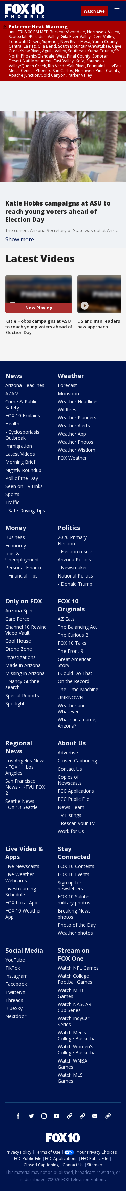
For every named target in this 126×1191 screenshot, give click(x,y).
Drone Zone (18, 649)
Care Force (17, 619)
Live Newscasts (22, 866)
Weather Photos (75, 442)
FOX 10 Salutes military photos (74, 899)
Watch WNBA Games (72, 1063)
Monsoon (68, 393)
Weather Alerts (74, 425)
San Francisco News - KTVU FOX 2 (25, 787)
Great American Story (75, 662)
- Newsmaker (72, 567)
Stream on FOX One (73, 954)
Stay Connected (74, 853)
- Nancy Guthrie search (22, 684)
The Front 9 (70, 651)
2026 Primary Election (72, 540)
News (13, 376)
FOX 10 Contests (76, 866)
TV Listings (69, 815)
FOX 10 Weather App (23, 913)
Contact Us (70, 769)
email (95, 1116)
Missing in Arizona (25, 673)
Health (12, 423)
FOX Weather (72, 458)
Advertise (68, 752)
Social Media (24, 950)
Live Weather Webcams (19, 877)
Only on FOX (23, 601)
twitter (31, 1116)
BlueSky (14, 1008)
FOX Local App (21, 902)
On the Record (73, 681)
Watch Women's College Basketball (78, 1049)
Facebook (16, 984)
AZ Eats (66, 619)
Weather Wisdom (76, 450)
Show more (19, 239)
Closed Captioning (77, 760)
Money (15, 528)
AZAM (12, 393)
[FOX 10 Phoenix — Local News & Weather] (24, 11)
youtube (56, 1116)
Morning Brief (20, 462)
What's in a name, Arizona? (77, 722)
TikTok (12, 968)
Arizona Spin (18, 610)
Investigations (20, 657)
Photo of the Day (77, 925)
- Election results (76, 551)
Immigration (18, 446)
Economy (15, 545)
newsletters (107, 1116)
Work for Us (71, 831)
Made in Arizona (23, 665)
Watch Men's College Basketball (78, 1035)
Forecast (67, 385)
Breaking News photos (74, 913)
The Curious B (73, 635)
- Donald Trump (75, 584)
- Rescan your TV (76, 823)
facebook (18, 1116)
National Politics (75, 575)
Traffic (12, 502)
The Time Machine (78, 689)
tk (69, 1116)
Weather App (72, 434)
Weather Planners (77, 417)
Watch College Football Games (75, 979)
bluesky (82, 1116)
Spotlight (15, 703)
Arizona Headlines (24, 385)
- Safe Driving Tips (25, 510)
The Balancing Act (77, 627)
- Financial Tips (21, 575)
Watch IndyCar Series (73, 1021)
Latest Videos (20, 454)
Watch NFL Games (78, 968)
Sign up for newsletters (70, 885)
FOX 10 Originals (71, 605)
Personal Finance (24, 567)
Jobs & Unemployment (22, 556)
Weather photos (75, 933)
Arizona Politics (74, 559)
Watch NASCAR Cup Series (74, 1007)
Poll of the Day (21, 478)
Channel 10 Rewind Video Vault (26, 630)
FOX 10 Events (73, 874)
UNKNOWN (70, 697)
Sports (12, 494)
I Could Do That (75, 673)
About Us (72, 743)
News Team (71, 807)
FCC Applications (76, 791)
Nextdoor (15, 1016)
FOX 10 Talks (72, 643)
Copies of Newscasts (70, 780)
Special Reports (22, 695)
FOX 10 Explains (22, 415)
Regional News (18, 747)
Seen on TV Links (24, 486)
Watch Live (94, 11)
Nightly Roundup (23, 470)
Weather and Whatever (72, 708)
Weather (71, 376)
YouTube (15, 960)
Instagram (16, 976)
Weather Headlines (78, 401)
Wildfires (67, 409)
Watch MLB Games (70, 993)
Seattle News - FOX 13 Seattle (21, 804)
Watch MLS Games (70, 1078)
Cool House (18, 641)
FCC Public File (73, 799)
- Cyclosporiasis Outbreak (22, 435)
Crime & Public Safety (21, 404)
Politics (69, 528)
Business (15, 537)
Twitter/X (15, 992)
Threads (14, 1000)
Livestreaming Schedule (20, 891)
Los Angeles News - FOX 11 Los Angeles (25, 766)
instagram (44, 1116)
